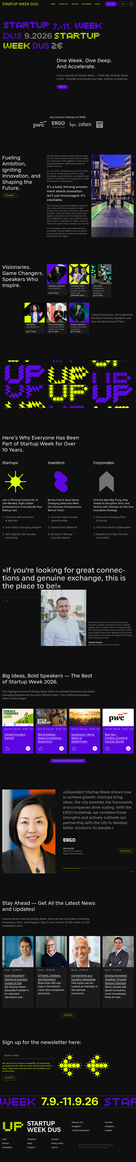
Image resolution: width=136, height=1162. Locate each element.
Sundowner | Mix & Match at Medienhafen (82, 738)
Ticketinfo (31, 1139)
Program (31, 1147)
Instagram (109, 1126)
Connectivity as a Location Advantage (83, 977)
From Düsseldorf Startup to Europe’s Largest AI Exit (16, 979)
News (97, 4)
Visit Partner (125, 851)
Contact (55, 1139)
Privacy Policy (57, 1143)
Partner (75, 4)
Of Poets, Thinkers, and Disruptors (49, 977)
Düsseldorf (87, 4)
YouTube (108, 1122)
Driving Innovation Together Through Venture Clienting (116, 979)
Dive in (62, 87)
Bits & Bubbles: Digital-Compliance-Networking (50, 738)
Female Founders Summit (15, 736)
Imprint (54, 1147)
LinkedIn (108, 1130)
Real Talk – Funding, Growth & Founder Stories (116, 738)
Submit (9, 1078)
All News (68, 1015)
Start (53, 4)
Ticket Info (63, 4)
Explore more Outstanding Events (68, 761)
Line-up (111, 4)
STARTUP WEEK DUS (20, 4)
